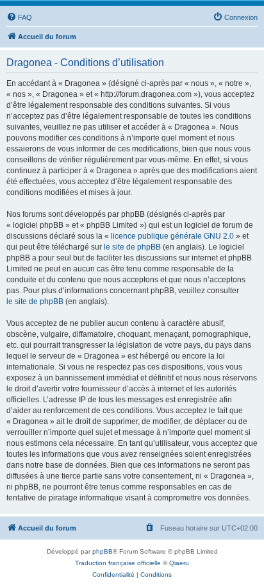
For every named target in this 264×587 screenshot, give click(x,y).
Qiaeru (179, 562)
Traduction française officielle (118, 562)
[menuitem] (19, 17)
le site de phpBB (132, 246)
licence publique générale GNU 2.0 (172, 236)
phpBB (102, 551)
